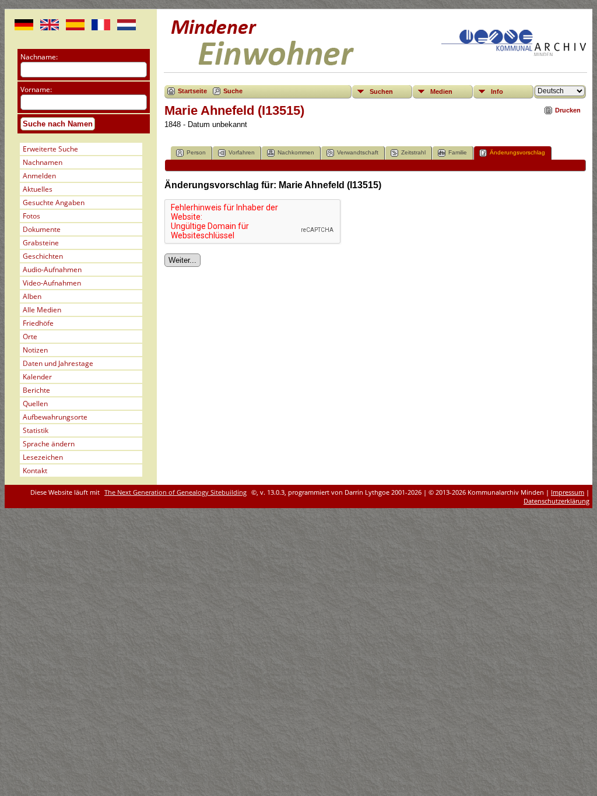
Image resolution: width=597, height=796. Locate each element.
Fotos (31, 216)
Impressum (567, 492)
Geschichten (43, 256)
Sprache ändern (49, 444)
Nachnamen (42, 162)
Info (497, 91)
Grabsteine (41, 243)
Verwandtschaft (357, 152)
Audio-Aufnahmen (52, 269)
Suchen (381, 91)
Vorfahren (242, 152)
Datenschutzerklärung (556, 500)
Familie (457, 152)
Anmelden (39, 176)
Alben (32, 296)
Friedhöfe (38, 323)
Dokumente (42, 229)
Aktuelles (37, 189)
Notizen (35, 350)
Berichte (36, 390)
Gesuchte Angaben (54, 202)
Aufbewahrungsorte (55, 417)
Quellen (35, 403)
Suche (233, 90)
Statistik (35, 430)
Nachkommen (296, 152)
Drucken (568, 110)
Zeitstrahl (413, 152)
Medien (441, 91)
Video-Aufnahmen (52, 283)
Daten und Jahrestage (58, 363)
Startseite (192, 90)
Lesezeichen (43, 457)
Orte (30, 336)
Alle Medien (42, 310)
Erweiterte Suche (50, 149)
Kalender (37, 377)
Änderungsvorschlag (517, 152)
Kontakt (35, 471)
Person (196, 152)
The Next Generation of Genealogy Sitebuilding (175, 492)
